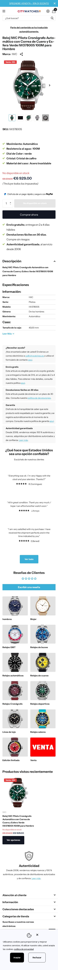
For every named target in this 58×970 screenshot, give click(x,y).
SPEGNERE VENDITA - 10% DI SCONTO (29, 3)
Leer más (23, 440)
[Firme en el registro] (47, 11)
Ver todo (29, 559)
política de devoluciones (39, 398)
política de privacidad (24, 949)
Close (54, 3)
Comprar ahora (29, 214)
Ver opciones (13, 840)
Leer (7, 333)
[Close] (45, 935)
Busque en (52, 18)
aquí (30, 359)
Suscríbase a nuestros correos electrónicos (18, 924)
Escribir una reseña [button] (29, 587)
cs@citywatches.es (34, 355)
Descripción (11, 261)
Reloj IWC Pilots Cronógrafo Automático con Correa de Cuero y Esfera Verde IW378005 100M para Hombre (18, 821)
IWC (14, 54)
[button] (49, 85)
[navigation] (12, 117)
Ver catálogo (4, 11)
